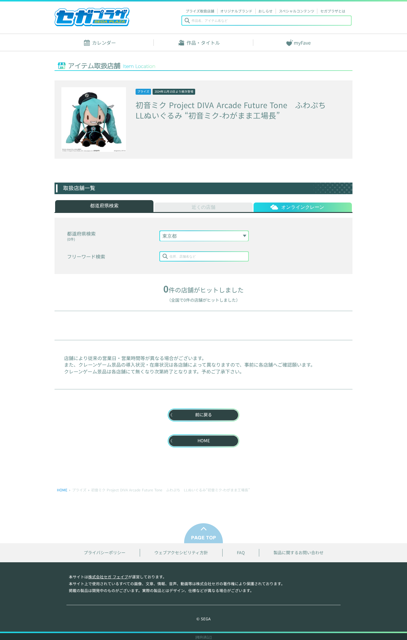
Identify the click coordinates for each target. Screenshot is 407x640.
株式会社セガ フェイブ (108, 577)
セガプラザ (92, 17)
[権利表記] (203, 637)
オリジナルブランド (236, 10)
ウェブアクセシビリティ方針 (181, 552)
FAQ (241, 552)
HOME (62, 489)
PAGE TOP (203, 533)
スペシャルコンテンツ (296, 10)
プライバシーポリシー (104, 552)
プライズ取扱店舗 (200, 10)
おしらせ (265, 10)
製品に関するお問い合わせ (299, 552)
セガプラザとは (332, 10)
